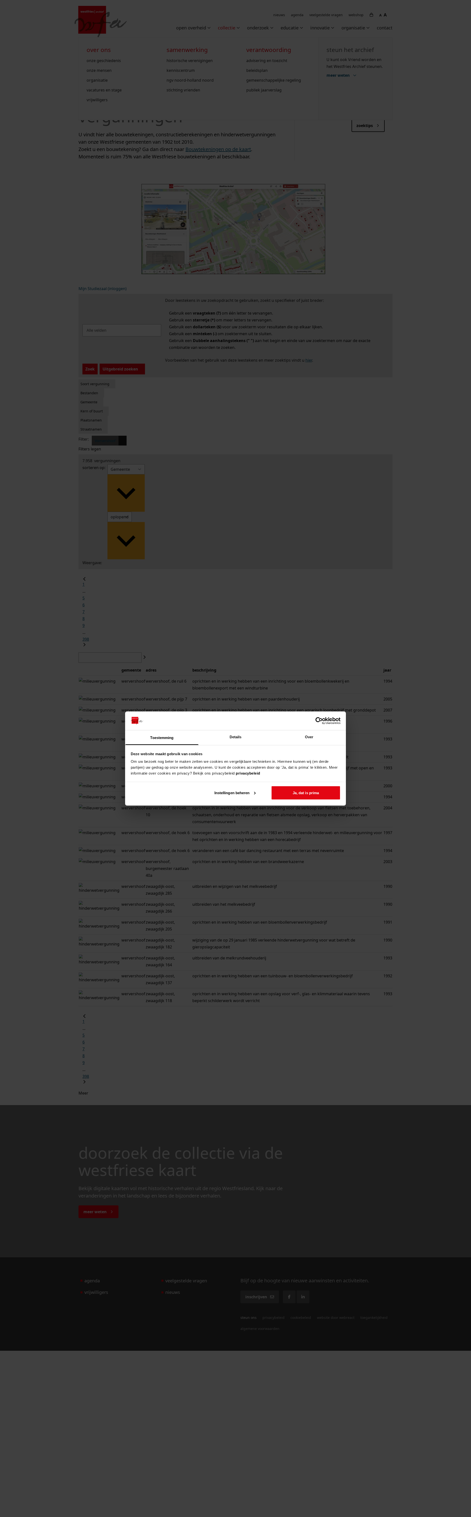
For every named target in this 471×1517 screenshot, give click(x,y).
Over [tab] (309, 737)
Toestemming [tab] (161, 738)
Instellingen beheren (232, 792)
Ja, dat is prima (306, 792)
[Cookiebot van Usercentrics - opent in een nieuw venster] (319, 720)
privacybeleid (248, 773)
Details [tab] (236, 737)
